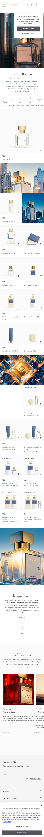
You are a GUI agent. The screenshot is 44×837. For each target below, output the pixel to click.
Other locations (28, 33)
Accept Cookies (22, 833)
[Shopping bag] (36, 4)
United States (28, 29)
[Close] (41, 805)
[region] (22, 819)
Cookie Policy (7, 822)
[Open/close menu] (40, 5)
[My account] (31, 4)
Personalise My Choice (22, 826)
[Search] (27, 4)
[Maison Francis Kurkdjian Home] (9, 4)
